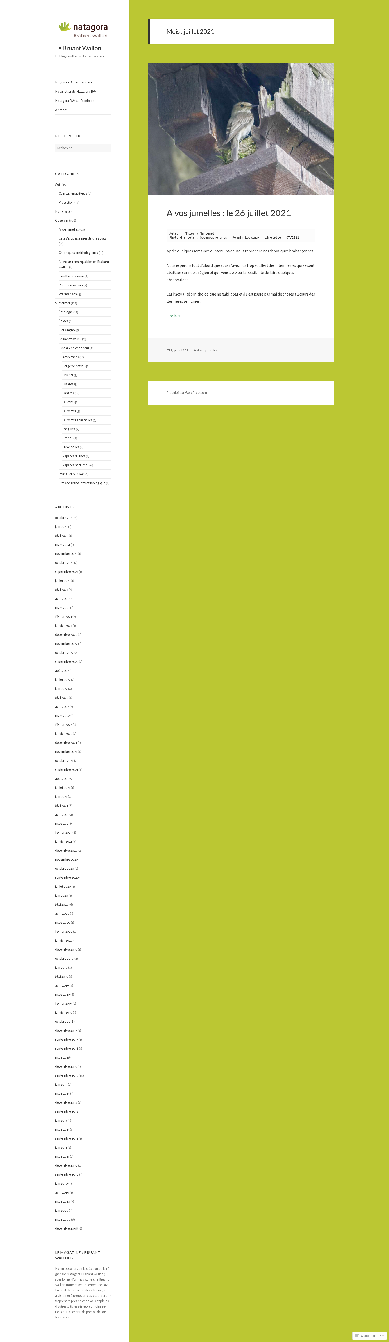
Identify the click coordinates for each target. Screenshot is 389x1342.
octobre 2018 (64, 1021)
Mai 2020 (62, 904)
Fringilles (68, 429)
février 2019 (63, 1003)
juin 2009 (61, 1210)
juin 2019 (61, 967)
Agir (58, 184)
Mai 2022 (61, 697)
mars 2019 (62, 994)
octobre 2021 (64, 760)
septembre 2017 (66, 1039)
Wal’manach (68, 294)
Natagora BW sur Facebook (74, 101)
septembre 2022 (66, 661)
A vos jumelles (69, 229)
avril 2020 (62, 913)
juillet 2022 (62, 679)
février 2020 (63, 931)
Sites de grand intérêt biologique (82, 483)
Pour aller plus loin (72, 474)
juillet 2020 (63, 886)
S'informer (62, 303)
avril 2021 (62, 814)
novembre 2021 (66, 751)
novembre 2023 (66, 554)
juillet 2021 (62, 787)
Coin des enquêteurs (73, 193)
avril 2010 (62, 1192)
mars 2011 (62, 1156)
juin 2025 (61, 527)
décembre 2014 (66, 1102)
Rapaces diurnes (73, 456)
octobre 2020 (64, 868)
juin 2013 (61, 1120)
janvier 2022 (63, 733)
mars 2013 (62, 1129)
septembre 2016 (66, 1048)
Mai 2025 (61, 536)
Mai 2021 (61, 805)
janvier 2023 (63, 625)
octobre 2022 (64, 652)
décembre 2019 (66, 949)
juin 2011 (61, 1147)
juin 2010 (61, 1183)
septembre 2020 (67, 877)
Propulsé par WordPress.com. (187, 392)
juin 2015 (61, 1084)
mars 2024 (62, 545)
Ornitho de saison (71, 276)
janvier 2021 (63, 841)
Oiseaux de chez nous (74, 348)
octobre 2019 (64, 958)
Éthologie (66, 312)
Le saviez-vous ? (70, 339)
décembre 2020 (66, 850)
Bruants (67, 375)
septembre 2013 (66, 1111)
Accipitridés (70, 357)
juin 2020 (61, 895)
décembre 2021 (66, 742)
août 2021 (62, 778)
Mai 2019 (61, 976)
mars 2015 (62, 1093)
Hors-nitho (67, 330)
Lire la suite (177, 316)
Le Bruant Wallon (78, 48)
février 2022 (63, 724)
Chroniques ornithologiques (78, 253)
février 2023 (63, 616)
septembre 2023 (66, 572)
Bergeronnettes (73, 366)
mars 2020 (62, 922)
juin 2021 (61, 796)
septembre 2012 (66, 1138)
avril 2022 (62, 706)
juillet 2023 (62, 581)
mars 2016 (62, 1057)
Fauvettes (69, 411)
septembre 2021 (66, 769)
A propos (61, 110)
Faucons (68, 402)
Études (63, 321)
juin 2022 (61, 688)
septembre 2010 (67, 1174)
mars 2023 (62, 607)
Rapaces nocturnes (75, 465)
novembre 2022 (66, 643)
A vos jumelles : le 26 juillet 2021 (229, 213)
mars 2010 (62, 1201)
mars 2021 (62, 823)
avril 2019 (62, 985)
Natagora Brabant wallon (73, 82)
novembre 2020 (66, 859)
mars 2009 (62, 1219)
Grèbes (67, 438)
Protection (66, 202)
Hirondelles (70, 447)
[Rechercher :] (83, 148)
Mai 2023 (61, 589)
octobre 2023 (64, 563)
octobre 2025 (64, 518)
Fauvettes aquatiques (77, 420)
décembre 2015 (66, 1066)
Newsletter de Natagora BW (75, 91)
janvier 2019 (63, 1012)
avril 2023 (62, 598)
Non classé (63, 211)
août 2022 (62, 670)
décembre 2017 (66, 1030)
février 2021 (63, 832)
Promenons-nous (71, 285)
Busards (67, 384)
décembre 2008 (66, 1228)
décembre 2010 (66, 1165)
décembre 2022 (66, 634)
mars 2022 (62, 715)
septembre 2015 (66, 1075)
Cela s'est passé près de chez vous (82, 238)
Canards (68, 393)
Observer (61, 220)
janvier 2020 (64, 940)
